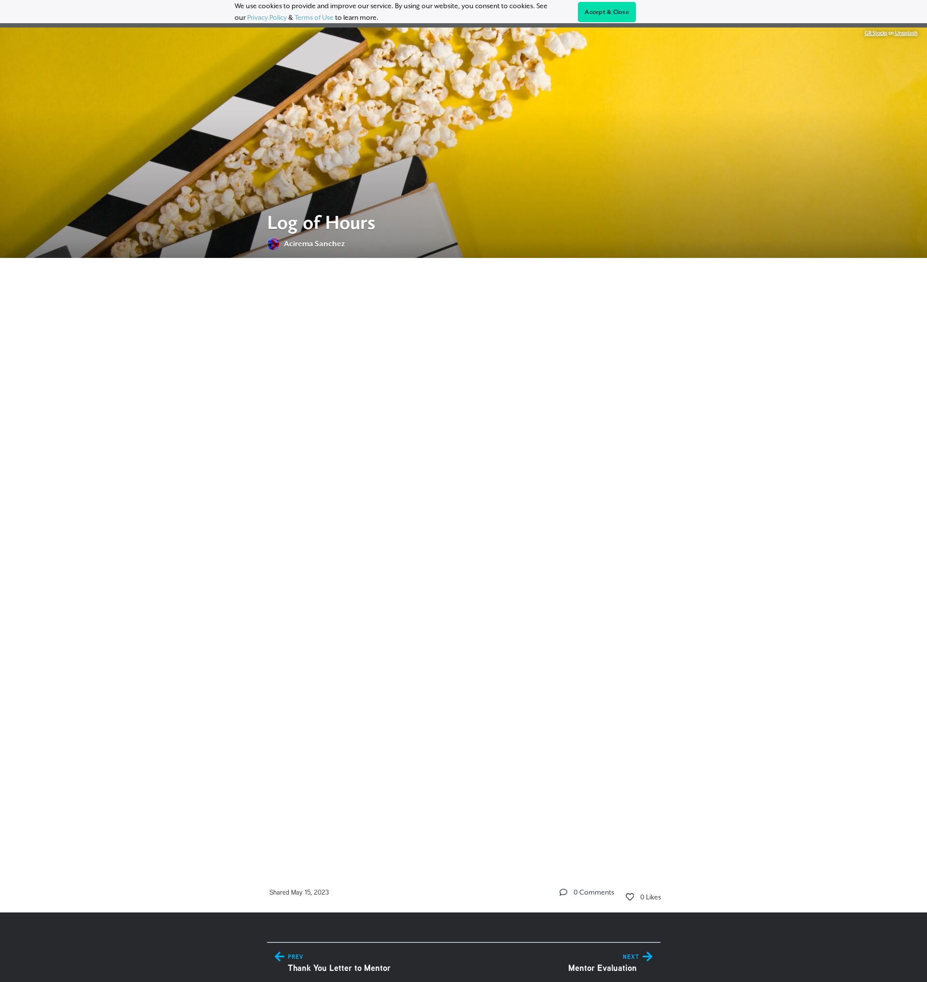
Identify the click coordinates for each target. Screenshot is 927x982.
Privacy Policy (267, 17)
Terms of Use (314, 17)
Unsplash (905, 33)
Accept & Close (607, 12)
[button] (563, 892)
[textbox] (463, 557)
